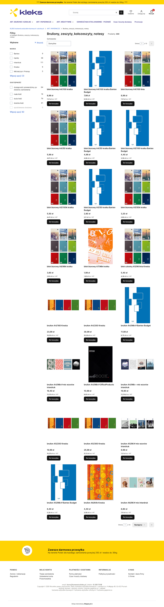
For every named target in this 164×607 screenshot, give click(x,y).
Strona (137, 43)
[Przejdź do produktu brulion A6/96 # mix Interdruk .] (137, 482)
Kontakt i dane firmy (136, 574)
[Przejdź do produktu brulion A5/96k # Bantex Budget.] (63, 482)
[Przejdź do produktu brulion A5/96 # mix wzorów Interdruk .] (137, 423)
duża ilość (18, 99)
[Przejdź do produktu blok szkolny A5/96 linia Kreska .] (137, 246)
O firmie (131, 576)
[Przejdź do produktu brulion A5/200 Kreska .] (63, 423)
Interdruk (17, 62)
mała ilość (18, 94)
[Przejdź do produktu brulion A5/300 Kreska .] (100, 423)
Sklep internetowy (81, 604)
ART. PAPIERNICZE (53, 28)
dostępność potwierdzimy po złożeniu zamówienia (25, 88)
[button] (121, 12)
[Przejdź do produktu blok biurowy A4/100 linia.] (137, 69)
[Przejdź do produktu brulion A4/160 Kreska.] (63, 305)
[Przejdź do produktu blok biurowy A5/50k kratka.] (137, 187)
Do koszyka (53, 104)
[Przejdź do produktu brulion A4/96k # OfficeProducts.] (100, 364)
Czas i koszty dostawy (78, 576)
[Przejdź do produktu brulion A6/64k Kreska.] (100, 482)
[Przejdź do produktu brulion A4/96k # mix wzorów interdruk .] (63, 364)
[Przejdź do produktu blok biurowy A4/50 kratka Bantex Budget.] (100, 128)
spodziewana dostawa (23, 107)
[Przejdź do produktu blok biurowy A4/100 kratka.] (63, 69)
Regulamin (14, 576)
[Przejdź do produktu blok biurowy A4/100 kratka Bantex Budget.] (100, 69)
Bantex (16, 54)
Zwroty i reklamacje (17, 574)
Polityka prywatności (107, 574)
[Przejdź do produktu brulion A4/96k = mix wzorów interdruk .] (137, 364)
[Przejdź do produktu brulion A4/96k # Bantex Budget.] (137, 305)
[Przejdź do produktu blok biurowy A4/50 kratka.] (63, 128)
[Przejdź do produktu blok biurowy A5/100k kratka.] (63, 187)
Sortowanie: (51, 39)
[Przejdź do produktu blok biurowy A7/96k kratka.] (100, 246)
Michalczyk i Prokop (22, 71)
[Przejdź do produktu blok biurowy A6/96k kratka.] (63, 246)
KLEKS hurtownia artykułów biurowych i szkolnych (27, 28)
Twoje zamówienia (46, 574)
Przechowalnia (45, 579)
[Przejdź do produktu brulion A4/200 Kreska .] (100, 305)
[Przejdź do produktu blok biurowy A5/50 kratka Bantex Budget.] (100, 187)
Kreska (16, 67)
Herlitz (16, 58)
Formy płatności (75, 574)
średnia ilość (19, 103)
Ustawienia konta (46, 576)
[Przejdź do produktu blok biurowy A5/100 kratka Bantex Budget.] (137, 128)
